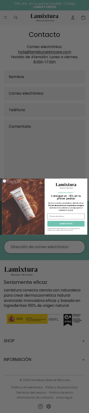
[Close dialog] (4, 180)
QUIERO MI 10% (65, 223)
